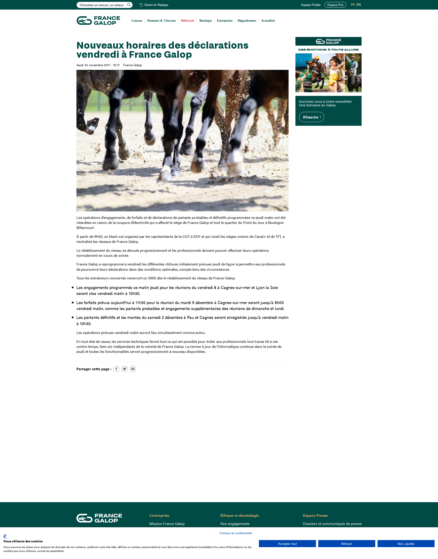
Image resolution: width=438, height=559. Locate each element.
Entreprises (224, 20)
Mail (133, 369)
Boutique (205, 20)
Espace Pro (335, 5)
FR (353, 4)
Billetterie (187, 20)
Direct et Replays (156, 5)
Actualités (268, 20)
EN (359, 4)
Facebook (116, 369)
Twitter (124, 369)
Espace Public (311, 4)
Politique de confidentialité (236, 533)
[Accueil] (98, 20)
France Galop (109, 518)
